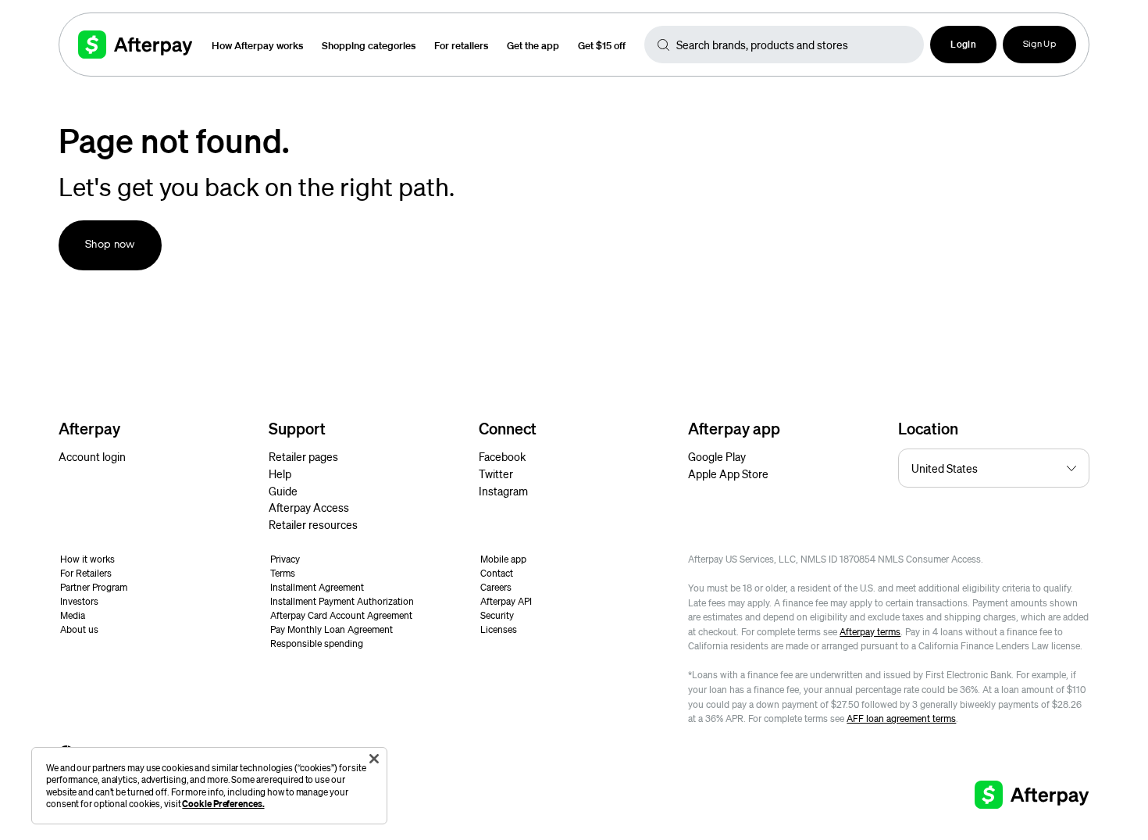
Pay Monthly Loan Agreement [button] (331, 629)
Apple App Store (728, 473)
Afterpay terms (870, 632)
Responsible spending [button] (316, 643)
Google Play (717, 456)
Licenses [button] (498, 629)
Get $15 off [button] (602, 45)
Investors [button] (79, 601)
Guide (283, 491)
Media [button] (72, 615)
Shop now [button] (110, 245)
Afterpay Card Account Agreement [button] (341, 615)
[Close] (374, 759)
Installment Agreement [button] (317, 587)
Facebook (502, 456)
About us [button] (79, 629)
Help (280, 473)
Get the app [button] (533, 45)
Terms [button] (282, 573)
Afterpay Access (309, 507)
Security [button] (497, 615)
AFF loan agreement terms (901, 718)
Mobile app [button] (503, 559)
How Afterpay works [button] (257, 45)
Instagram (503, 491)
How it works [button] (87, 559)
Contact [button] (496, 573)
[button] (963, 44)
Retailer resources (313, 524)
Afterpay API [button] (506, 601)
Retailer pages (303, 456)
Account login (92, 456)
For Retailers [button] (86, 573)
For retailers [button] (461, 45)
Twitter (496, 473)
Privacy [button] (285, 559)
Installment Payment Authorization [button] (342, 601)
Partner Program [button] (93, 587)
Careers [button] (496, 587)
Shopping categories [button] (368, 45)
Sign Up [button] (1039, 44)
